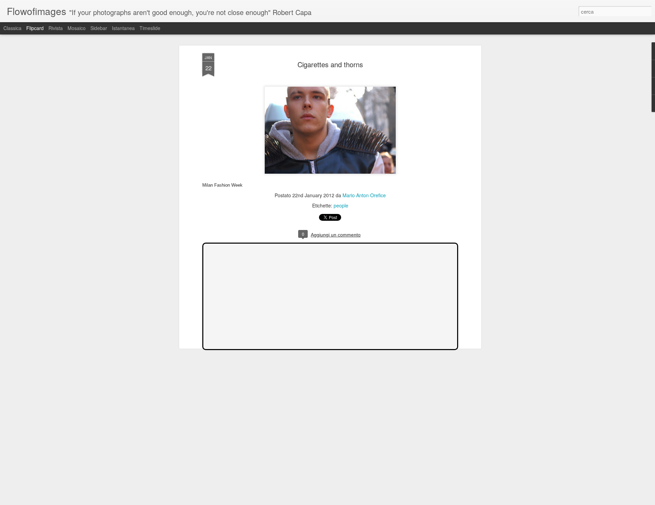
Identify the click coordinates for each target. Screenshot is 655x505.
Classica (12, 28)
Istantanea (123, 28)
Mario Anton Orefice (364, 195)
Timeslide (150, 28)
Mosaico (77, 28)
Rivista (55, 28)
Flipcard (35, 28)
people (341, 205)
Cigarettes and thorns (330, 64)
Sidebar (98, 28)
